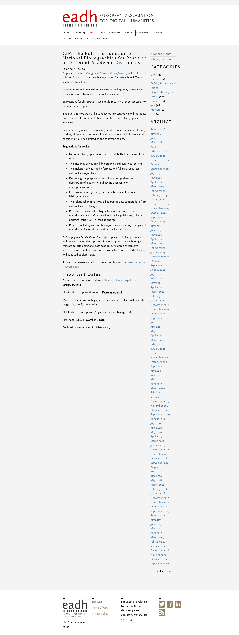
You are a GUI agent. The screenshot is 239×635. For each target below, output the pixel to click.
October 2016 (158, 559)
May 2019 (156, 432)
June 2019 (156, 427)
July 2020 (155, 370)
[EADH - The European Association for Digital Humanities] (108, 24)
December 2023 (159, 204)
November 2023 (159, 208)
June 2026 (156, 138)
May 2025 (156, 177)
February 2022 (158, 296)
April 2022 (156, 287)
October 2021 (158, 313)
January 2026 (157, 155)
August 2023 (157, 221)
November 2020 (160, 357)
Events (154, 96)
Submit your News (161, 59)
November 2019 (159, 405)
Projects (128, 33)
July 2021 (155, 322)
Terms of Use (100, 607)
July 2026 (155, 133)
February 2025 (158, 190)
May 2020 (156, 379)
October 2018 (158, 458)
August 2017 (157, 515)
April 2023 (156, 239)
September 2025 (160, 169)
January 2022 (157, 300)
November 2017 (159, 502)
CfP (152, 74)
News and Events (160, 54)
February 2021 (158, 344)
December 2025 (159, 160)
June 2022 (156, 278)
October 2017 (158, 506)
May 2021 (156, 331)
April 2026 (156, 147)
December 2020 (159, 353)
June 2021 (156, 326)
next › (169, 571)
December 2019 (159, 401)
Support (67, 38)
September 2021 (160, 318)
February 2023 (158, 248)
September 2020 (160, 366)
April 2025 (156, 182)
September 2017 (160, 511)
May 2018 (156, 480)
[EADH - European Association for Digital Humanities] (75, 614)
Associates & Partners (96, 38)
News (92, 33)
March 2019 (157, 441)
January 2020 (158, 397)
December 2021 (159, 305)
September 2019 (160, 414)
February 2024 (158, 195)
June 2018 (156, 476)
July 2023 (155, 226)
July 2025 (155, 173)
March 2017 (157, 537)
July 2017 (155, 519)
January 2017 (157, 546)
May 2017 (156, 528)
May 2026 (156, 142)
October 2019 (158, 410)
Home (66, 33)
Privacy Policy (100, 613)
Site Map (97, 601)
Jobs (152, 105)
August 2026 (157, 129)
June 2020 (156, 375)
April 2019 (156, 436)
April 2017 (156, 533)
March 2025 (157, 186)
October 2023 (158, 212)
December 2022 (159, 256)
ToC (152, 114)
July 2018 (155, 471)
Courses (155, 79)
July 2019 (155, 423)
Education (157, 33)
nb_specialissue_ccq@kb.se (120, 280)
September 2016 (160, 563)
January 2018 (157, 493)
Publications (114, 33)
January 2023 (157, 252)
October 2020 (158, 362)
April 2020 (156, 383)
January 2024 (157, 199)
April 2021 (156, 335)
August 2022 (157, 269)
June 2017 (156, 524)
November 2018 (159, 454)
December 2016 (159, 550)
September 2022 (160, 265)
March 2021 (157, 340)
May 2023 (156, 234)
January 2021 (157, 348)
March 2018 (157, 484)
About (102, 33)
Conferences (142, 33)
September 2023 (160, 217)
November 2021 (159, 309)
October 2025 (158, 164)
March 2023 (157, 243)
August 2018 (157, 467)
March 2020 (157, 388)
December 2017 (159, 498)
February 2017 (158, 541)
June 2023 (156, 230)
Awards (78, 38)
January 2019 (157, 445)
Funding (155, 101)
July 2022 (155, 274)
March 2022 (157, 291)
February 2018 (158, 489)
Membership (79, 33)
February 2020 (158, 392)
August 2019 (157, 419)
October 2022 (158, 261)
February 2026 (158, 151)
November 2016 (159, 555)
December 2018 (159, 449)
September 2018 (160, 462)
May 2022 (156, 283)
